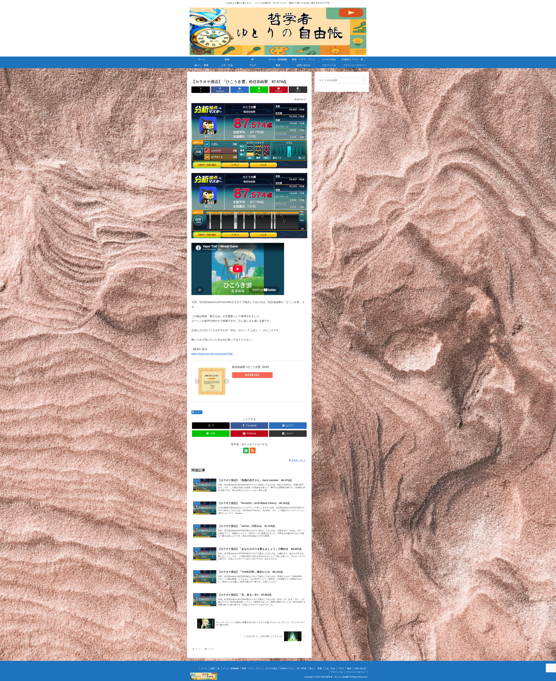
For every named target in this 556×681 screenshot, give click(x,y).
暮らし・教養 (316, 668)
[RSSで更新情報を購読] (253, 450)
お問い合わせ (360, 668)
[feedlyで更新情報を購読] (246, 450)
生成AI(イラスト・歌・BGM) (293, 668)
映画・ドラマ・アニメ (252, 668)
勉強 (349, 668)
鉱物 (212, 668)
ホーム (204, 668)
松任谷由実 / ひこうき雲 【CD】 (251, 367)
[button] (298, 89)
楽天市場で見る (252, 375)
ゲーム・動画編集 (231, 668)
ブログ (341, 668)
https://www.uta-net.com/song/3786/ (212, 353)
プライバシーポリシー (356, 672)
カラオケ (198, 412)
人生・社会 (330, 668)
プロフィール (337, 672)
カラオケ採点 (271, 668)
